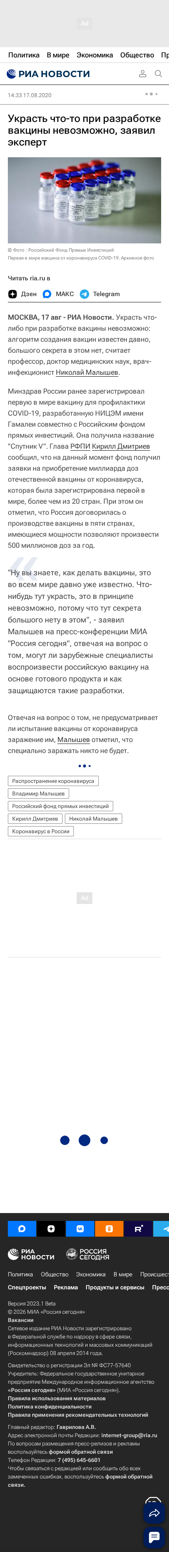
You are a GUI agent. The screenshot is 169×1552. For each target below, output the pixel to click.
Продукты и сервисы (115, 1287)
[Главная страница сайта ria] (47, 74)
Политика (20, 1274)
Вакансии (20, 1320)
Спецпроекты (27, 1287)
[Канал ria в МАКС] (22, 1229)
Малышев (73, 739)
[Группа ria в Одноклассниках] (109, 1229)
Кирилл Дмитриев (121, 446)
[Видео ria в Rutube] (138, 1229)
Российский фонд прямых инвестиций (60, 806)
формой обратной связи (81, 1452)
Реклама (66, 1287)
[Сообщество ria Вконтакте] (80, 1229)
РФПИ (80, 446)
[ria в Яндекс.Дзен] (51, 1229)
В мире (123, 1274)
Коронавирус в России (41, 831)
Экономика (91, 1274)
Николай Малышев (87, 372)
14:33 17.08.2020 (29, 95)
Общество (54, 1274)
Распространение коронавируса (53, 781)
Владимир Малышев (38, 793)
